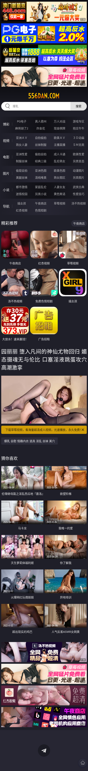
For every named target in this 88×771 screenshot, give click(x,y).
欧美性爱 (78, 154)
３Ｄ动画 (78, 138)
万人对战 (59, 121)
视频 (6, 140)
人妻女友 (59, 187)
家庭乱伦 (40, 187)
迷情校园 (21, 194)
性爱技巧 (78, 194)
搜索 (78, 106)
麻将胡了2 (21, 128)
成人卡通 (59, 154)
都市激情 (21, 187)
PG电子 (21, 121)
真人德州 (40, 121)
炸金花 (40, 128)
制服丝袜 (21, 161)
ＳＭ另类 (78, 145)
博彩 (6, 124)
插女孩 (21, 203)
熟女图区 (59, 177)
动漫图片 (78, 170)
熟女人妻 (21, 145)
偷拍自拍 (40, 154)
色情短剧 (40, 210)
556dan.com (44, 96)
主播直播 (59, 145)
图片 (6, 173)
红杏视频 (21, 210)
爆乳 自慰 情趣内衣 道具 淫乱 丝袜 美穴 (29, 441)
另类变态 (78, 161)
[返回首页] (83, 763)
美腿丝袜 (21, 177)
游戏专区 (78, 121)
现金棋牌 (59, 128)
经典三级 (40, 161)
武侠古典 (78, 187)
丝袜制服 (40, 145)
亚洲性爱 (21, 154)
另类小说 (40, 194)
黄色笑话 (59, 194)
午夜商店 (40, 203)
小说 (6, 190)
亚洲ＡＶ (21, 138)
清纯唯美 (40, 177)
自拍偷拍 (40, 138)
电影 (6, 157)
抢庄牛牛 (78, 128)
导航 (6, 206)
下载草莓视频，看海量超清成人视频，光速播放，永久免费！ (44, 430)
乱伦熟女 (59, 161)
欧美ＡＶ (59, 138)
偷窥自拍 (21, 170)
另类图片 (78, 177)
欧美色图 (59, 170)
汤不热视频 (78, 203)
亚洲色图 (40, 170)
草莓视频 (59, 203)
